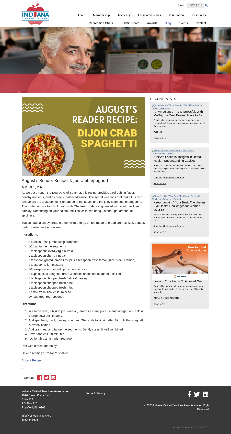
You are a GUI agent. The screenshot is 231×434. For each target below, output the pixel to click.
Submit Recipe (31, 360)
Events (183, 23)
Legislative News (149, 15)
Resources (198, 15)
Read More (160, 138)
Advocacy (124, 15)
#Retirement (168, 177)
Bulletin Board (130, 23)
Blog (168, 23)
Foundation (176, 15)
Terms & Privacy (95, 393)
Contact (200, 23)
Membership (101, 15)
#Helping (158, 177)
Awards (152, 23)
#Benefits (158, 132)
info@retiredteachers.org (36, 415)
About (81, 15)
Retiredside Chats (101, 23)
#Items (157, 298)
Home (180, 5)
